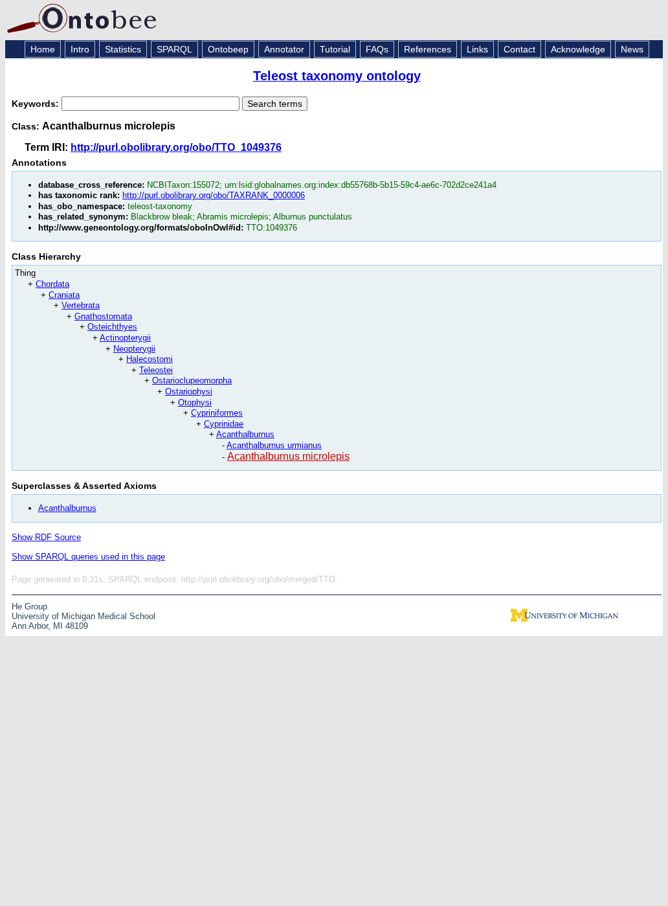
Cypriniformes (217, 413)
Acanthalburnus (245, 434)
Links (477, 49)
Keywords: (36, 103)
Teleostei (156, 370)
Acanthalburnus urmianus (274, 445)
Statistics (123, 49)
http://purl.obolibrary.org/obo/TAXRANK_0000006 (213, 195)
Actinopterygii (125, 338)
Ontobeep (228, 49)
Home (42, 49)
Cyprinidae (223, 424)
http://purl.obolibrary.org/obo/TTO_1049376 (176, 147)
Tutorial (335, 49)
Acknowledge (578, 49)
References (427, 49)
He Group (29, 606)
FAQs (377, 49)
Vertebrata (80, 305)
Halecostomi (149, 359)
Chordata (52, 284)
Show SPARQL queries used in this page (88, 556)
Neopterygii (134, 349)
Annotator (284, 49)
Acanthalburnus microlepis (288, 456)
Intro (80, 49)
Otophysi (195, 402)
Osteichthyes (112, 327)
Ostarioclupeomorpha (192, 380)
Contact (519, 49)
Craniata (64, 295)
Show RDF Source (46, 537)
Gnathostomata (103, 316)
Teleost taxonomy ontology (337, 76)
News (632, 49)
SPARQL (174, 49)
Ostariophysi (188, 391)
